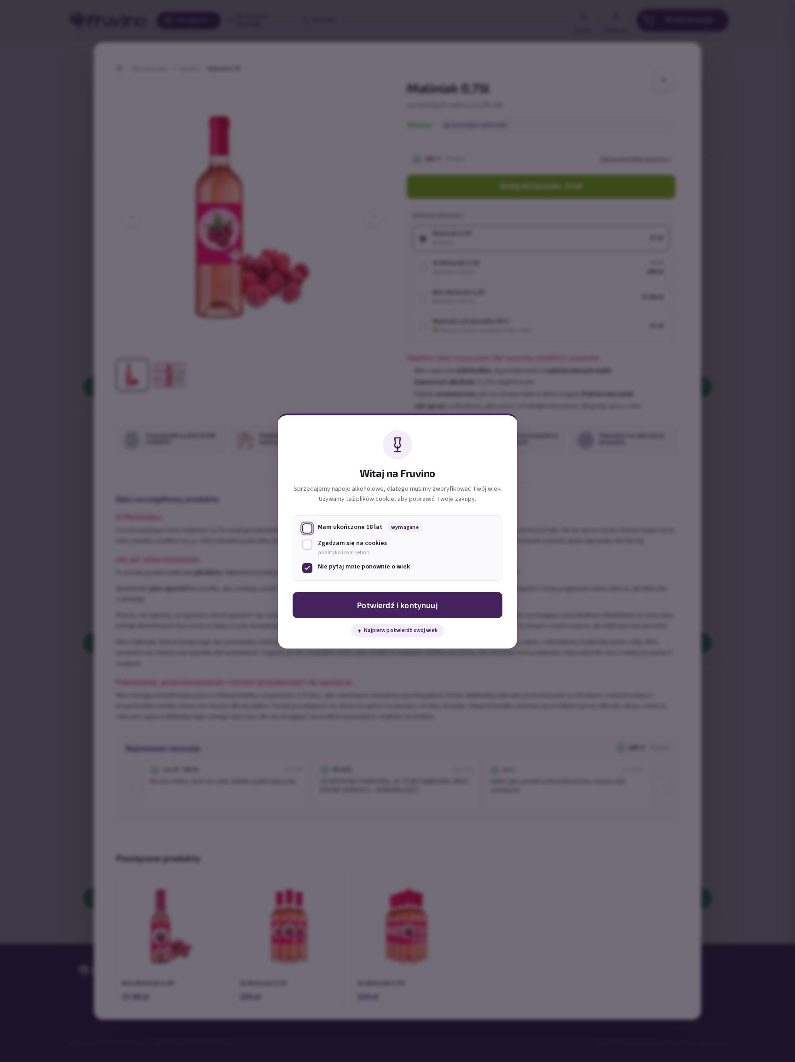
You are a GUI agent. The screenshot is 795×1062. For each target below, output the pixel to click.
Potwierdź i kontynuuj (397, 604)
